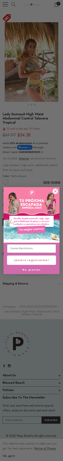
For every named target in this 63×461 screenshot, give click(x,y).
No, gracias (31, 269)
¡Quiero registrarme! (31, 260)
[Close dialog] (55, 191)
